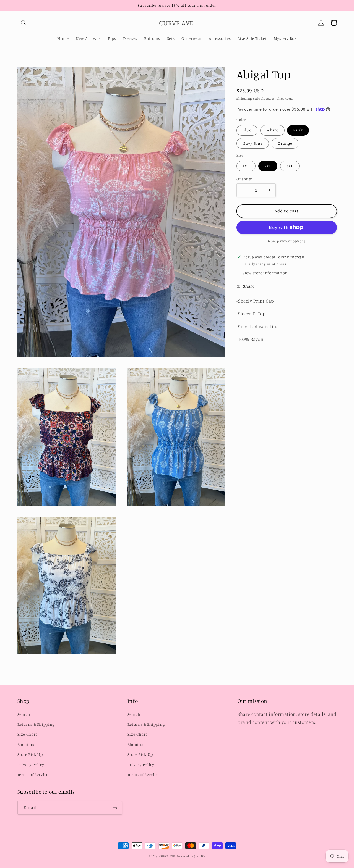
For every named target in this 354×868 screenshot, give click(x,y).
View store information (265, 272)
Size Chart (27, 734)
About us (25, 744)
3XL (289, 165)
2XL (267, 165)
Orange (285, 143)
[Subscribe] (115, 807)
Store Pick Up (30, 754)
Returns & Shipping (35, 724)
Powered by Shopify (191, 856)
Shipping (244, 98)
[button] (23, 23)
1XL (246, 165)
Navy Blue (252, 143)
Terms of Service (32, 774)
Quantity (244, 179)
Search (23, 714)
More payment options (287, 241)
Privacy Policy (30, 764)
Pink (298, 130)
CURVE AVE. (167, 856)
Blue (247, 130)
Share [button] (248, 285)
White (272, 130)
